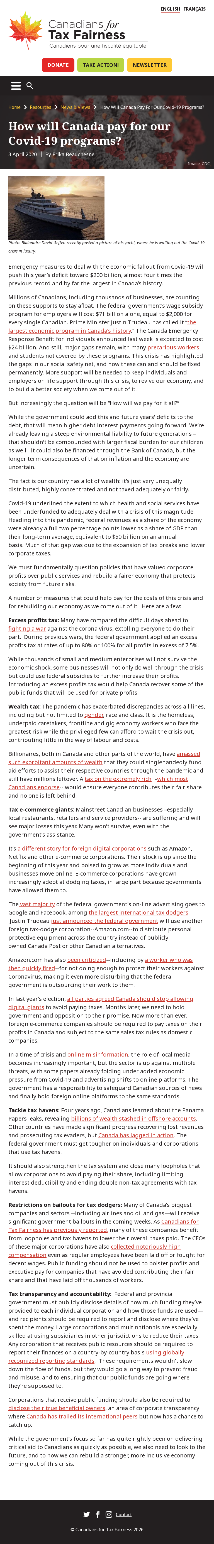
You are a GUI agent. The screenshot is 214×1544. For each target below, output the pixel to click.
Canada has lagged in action (136, 1135)
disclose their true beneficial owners (56, 1408)
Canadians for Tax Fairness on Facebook (98, 1514)
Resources (40, 107)
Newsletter (150, 65)
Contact (124, 1514)
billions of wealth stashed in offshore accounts (133, 1118)
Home (14, 107)
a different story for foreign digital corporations (82, 848)
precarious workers (173, 347)
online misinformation (97, 1054)
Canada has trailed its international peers (82, 1416)
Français (195, 9)
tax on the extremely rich (118, 779)
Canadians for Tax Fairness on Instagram (109, 1514)
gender (93, 715)
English (170, 9)
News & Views (75, 107)
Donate (58, 65)
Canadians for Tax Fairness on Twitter (86, 1514)
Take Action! (101, 65)
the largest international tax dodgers (138, 912)
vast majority (37, 904)
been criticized (86, 960)
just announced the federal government (104, 921)
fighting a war (27, 628)
